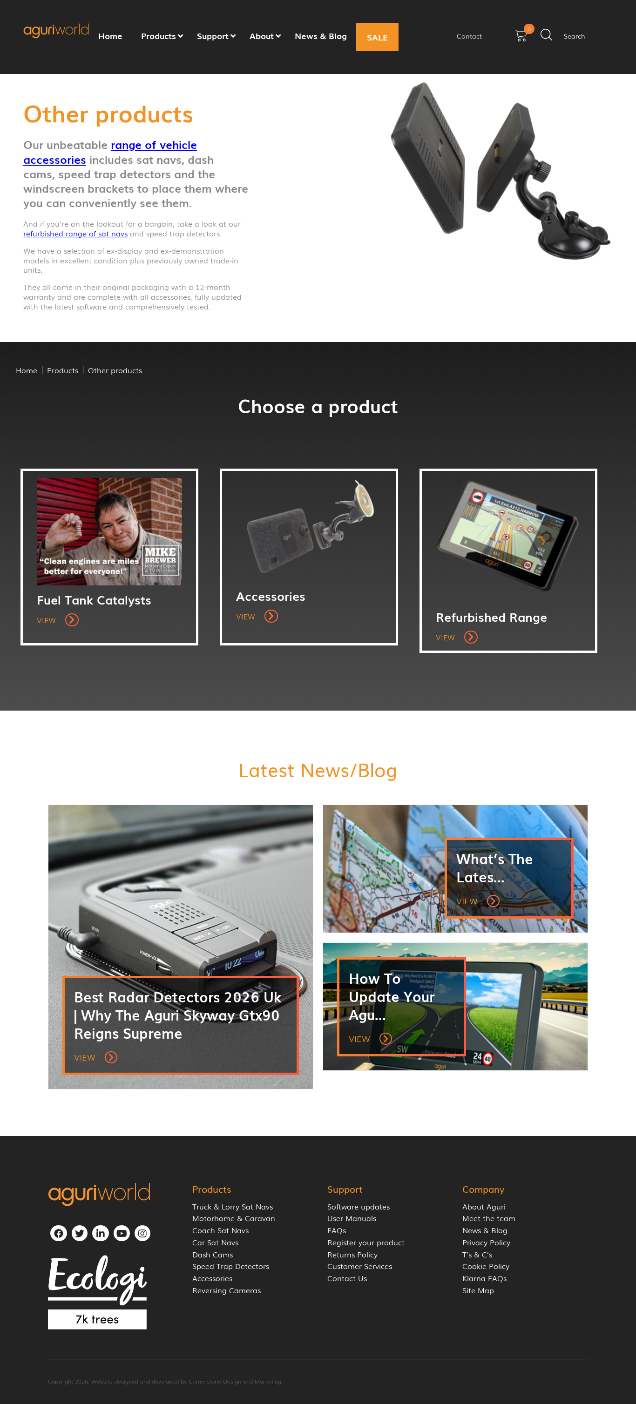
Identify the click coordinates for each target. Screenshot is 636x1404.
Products (62, 370)
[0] (521, 38)
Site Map (478, 1290)
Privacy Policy (486, 1242)
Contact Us (347, 1278)
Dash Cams (212, 1254)
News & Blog (484, 1230)
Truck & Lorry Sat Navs (232, 1206)
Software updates (358, 1206)
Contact (469, 36)
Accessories (212, 1278)
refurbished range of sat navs (75, 233)
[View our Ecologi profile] (97, 1292)
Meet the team (488, 1218)
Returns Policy (352, 1254)
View (47, 619)
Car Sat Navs (215, 1242)
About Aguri (484, 1206)
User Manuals (351, 1218)
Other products (115, 370)
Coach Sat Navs (220, 1230)
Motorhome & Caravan (233, 1218)
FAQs (336, 1230)
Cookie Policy (485, 1266)
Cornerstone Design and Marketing (235, 1381)
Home (26, 370)
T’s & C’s (477, 1254)
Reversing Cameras (226, 1290)
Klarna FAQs (484, 1278)
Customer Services (359, 1266)
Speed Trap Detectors (230, 1266)
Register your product (366, 1242)
